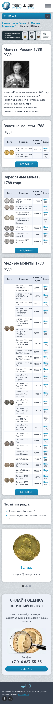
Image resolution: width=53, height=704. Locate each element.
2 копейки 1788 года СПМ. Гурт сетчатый (22, 410)
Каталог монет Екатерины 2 (22, 511)
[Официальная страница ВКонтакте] (10, 698)
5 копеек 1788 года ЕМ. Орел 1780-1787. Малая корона (24, 311)
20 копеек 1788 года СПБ (22, 228)
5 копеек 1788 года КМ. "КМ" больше (24, 352)
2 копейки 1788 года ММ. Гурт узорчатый (22, 385)
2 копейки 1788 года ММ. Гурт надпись (22, 377)
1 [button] (23, 586)
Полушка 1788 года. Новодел (22, 483)
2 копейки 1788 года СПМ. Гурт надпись (22, 402)
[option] (26, 555)
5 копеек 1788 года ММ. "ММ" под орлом (24, 296)
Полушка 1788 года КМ (22, 477)
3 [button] (30, 586)
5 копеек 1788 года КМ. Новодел (24, 370)
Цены (45, 148)
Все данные (26, 164)
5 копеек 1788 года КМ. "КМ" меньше (24, 358)
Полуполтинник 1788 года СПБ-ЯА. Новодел (23, 220)
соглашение (23, 694)
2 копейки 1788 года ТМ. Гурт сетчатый (22, 427)
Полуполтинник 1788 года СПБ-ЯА (23, 213)
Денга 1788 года (22, 459)
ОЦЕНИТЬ (26, 668)
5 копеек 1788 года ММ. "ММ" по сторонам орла (24, 287)
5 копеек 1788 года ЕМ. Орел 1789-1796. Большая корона (24, 343)
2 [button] (26, 586)
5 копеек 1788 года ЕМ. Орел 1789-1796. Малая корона (24, 332)
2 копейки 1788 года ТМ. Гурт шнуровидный (22, 419)
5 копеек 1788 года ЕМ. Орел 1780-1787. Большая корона (24, 322)
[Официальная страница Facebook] (4, 698)
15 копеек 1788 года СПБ (22, 235)
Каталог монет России (14, 23)
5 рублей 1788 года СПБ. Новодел (24, 155)
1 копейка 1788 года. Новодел (22, 453)
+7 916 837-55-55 (26, 662)
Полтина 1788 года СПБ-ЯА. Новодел (24, 207)
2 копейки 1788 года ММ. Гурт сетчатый (22, 394)
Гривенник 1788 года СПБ (22, 241)
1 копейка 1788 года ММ (22, 434)
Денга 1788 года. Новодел (23, 471)
